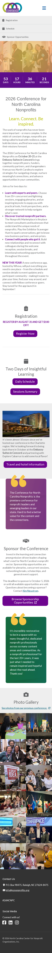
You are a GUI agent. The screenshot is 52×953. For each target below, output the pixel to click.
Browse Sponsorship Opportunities (25, 600)
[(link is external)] (4, 922)
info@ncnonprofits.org (17, 890)
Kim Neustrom (30, 590)
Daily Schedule (25, 381)
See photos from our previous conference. (24, 708)
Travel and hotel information (25, 464)
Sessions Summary (25, 391)
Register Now (25, 333)
